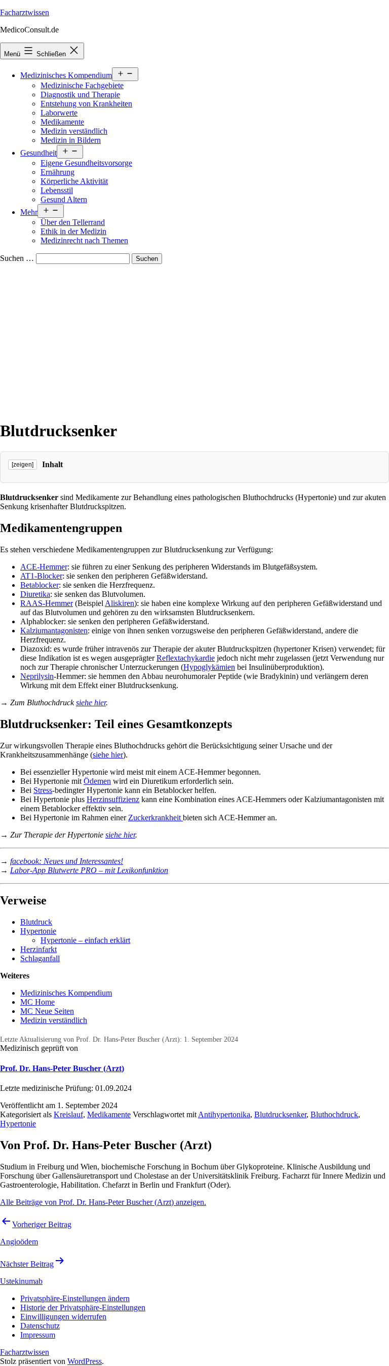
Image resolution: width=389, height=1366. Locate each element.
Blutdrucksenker (280, 1114)
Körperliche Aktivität (74, 181)
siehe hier (91, 702)
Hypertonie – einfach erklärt (85, 940)
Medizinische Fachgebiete (82, 85)
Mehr (28, 212)
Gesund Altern (64, 199)
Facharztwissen (24, 12)
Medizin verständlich (74, 131)
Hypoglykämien (209, 667)
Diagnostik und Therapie (80, 94)
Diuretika (35, 594)
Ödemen (97, 781)
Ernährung (57, 172)
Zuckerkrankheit (155, 817)
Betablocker (39, 585)
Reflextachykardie (186, 658)
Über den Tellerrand (73, 222)
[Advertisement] (194, 340)
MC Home (37, 1002)
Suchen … (17, 258)
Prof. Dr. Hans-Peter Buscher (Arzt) (62, 1068)
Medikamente (62, 122)
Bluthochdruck (334, 1114)
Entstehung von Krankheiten (86, 103)
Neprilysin (37, 676)
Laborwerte (59, 112)
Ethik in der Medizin (73, 231)
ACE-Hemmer (43, 566)
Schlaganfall (40, 958)
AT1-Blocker (41, 576)
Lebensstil (57, 190)
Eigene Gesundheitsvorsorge (86, 163)
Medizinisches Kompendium (66, 75)
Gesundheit (38, 152)
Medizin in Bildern (71, 140)
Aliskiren (119, 603)
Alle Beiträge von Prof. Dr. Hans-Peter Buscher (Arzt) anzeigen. (103, 1202)
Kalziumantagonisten (54, 630)
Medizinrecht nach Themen (84, 240)
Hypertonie (38, 931)
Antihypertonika (224, 1114)
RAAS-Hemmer (46, 603)
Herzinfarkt (38, 949)
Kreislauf (68, 1114)
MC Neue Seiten (47, 1011)
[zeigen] (22, 464)
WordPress (84, 1361)
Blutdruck (36, 922)
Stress (42, 790)
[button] (75, 1298)
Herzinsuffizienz (113, 799)
